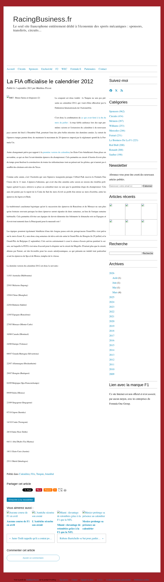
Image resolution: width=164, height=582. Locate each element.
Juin (114, 282)
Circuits (22, 68)
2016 (111, 340)
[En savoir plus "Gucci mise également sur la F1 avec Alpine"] (149, 211)
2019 (111, 326)
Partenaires (89, 68)
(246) (117, 130)
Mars (115, 292)
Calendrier (24, 473)
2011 (111, 364)
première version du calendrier (56, 152)
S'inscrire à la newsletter (20, 499)
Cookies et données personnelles (118, 579)
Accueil (11, 68)
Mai (114, 287)
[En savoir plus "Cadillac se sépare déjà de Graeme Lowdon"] (117, 211)
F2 (57, 68)
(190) (115, 154)
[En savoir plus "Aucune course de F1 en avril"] (133, 227)
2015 (111, 345)
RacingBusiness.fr (42, 19)
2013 (111, 354)
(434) (116, 116)
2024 (111, 301)
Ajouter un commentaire (33, 558)
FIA (33, 473)
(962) (117, 111)
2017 (111, 335)
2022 (111, 311)
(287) (116, 121)
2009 (111, 374)
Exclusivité (46, 68)
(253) (116, 125)
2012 (111, 359)
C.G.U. (100, 579)
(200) (116, 145)
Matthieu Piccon (32, 579)
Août (114, 277)
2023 (111, 306)
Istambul (49, 473)
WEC (64, 68)
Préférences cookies (141, 579)
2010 (111, 369)
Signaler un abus (87, 579)
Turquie (40, 473)
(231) (115, 135)
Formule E (75, 68)
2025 (111, 297)
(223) (123, 140)
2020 (111, 321)
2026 (111, 273)
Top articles (64, 579)
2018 (111, 330)
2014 (111, 350)
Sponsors (33, 68)
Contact (103, 68)
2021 (111, 316)
